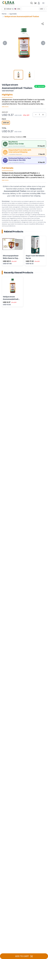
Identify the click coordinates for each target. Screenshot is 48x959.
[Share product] (42, 24)
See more (5, 106)
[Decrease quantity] (36, 115)
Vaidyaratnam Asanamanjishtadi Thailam (21, 17)
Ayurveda (13, 14)
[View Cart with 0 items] (35, 3)
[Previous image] (5, 43)
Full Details (7, 168)
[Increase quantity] (43, 115)
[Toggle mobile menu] (43, 3)
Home (4, 14)
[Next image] (43, 43)
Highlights (7, 94)
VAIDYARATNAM (8, 91)
